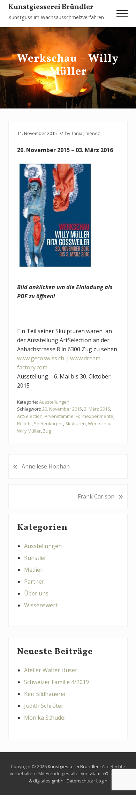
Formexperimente (94, 416)
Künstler (35, 558)
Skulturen (75, 423)
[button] (122, 13)
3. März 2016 (97, 409)
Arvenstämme (59, 416)
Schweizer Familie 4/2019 (56, 682)
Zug (47, 431)
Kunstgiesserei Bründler (50, 7)
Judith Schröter (43, 706)
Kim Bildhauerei (44, 694)
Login (101, 781)
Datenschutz (80, 781)
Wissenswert (41, 605)
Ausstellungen (54, 402)
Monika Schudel (45, 717)
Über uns (36, 593)
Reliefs (24, 423)
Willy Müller (29, 431)
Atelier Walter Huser (50, 670)
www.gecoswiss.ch (40, 358)
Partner (34, 581)
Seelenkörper (48, 423)
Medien (34, 569)
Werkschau (100, 423)
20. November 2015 (62, 409)
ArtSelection (30, 416)
